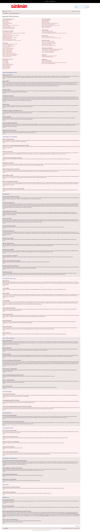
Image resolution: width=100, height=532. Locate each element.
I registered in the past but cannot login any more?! (11, 25)
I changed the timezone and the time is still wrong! (11, 35)
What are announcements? (7, 65)
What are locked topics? (7, 67)
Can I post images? (6, 63)
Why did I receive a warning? (7, 52)
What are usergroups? (45, 22)
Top (4, 78)
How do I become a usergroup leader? (48, 24)
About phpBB (5, 502)
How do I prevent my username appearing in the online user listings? (14, 33)
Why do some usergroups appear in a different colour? (51, 25)
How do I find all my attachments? (47, 56)
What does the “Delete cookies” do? (8, 28)
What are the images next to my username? (10, 37)
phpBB (38, 165)
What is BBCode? (5, 60)
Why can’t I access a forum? (7, 50)
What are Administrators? (46, 20)
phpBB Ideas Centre (52, 507)
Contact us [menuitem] (64, 528)
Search (86, 7)
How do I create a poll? (6, 47)
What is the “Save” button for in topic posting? (10, 54)
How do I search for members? (47, 44)
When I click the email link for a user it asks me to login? (12, 40)
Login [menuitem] (79, 11)
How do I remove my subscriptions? (48, 52)
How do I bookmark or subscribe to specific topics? (50, 50)
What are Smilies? (6, 62)
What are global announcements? (8, 64)
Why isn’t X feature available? (46, 61)
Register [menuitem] (74, 11)
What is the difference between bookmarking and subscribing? (52, 49)
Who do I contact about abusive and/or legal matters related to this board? (54, 62)
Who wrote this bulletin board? (47, 60)
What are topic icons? (6, 68)
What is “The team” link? (46, 27)
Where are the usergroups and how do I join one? (50, 23)
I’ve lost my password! (6, 26)
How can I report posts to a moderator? (9, 53)
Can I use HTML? (5, 61)
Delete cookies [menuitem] (70, 528)
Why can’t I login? (5, 24)
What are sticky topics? (6, 66)
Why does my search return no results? (48, 42)
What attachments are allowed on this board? (49, 55)
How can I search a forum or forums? (48, 41)
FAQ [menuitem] (10, 11)
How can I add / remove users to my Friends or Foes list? (51, 37)
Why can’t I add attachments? (7, 51)
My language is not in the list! (7, 36)
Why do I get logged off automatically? (9, 27)
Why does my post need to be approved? (9, 55)
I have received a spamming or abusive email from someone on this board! (54, 33)
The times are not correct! (7, 34)
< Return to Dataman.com (50, 1)
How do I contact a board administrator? (48, 63)
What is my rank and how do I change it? (9, 39)
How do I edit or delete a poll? (7, 49)
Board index (6, 528)
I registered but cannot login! (7, 23)
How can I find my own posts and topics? (48, 45)
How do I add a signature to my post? (9, 46)
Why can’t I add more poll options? (8, 48)
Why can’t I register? (6, 22)
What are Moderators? (45, 21)
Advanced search (88, 7)
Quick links (5, 11)
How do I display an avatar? (7, 38)
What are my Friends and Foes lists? (48, 36)
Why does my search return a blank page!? (49, 43)
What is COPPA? (5, 21)
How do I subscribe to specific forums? (48, 51)
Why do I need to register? (7, 20)
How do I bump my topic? (7, 56)
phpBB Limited (33, 501)
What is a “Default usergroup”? (47, 26)
